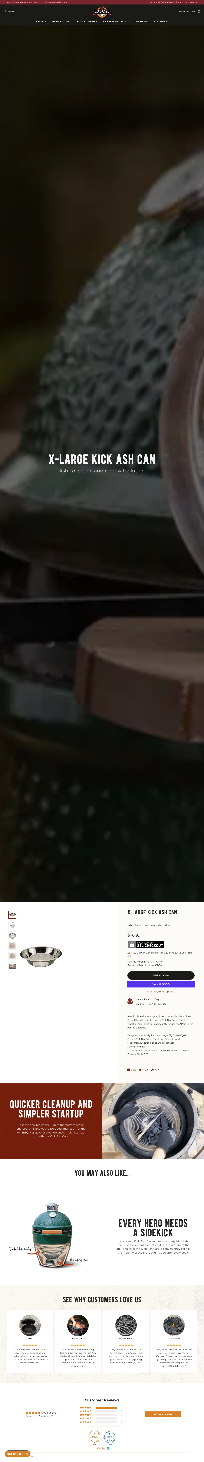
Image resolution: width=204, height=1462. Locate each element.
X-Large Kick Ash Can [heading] (102, 459)
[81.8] (95, 1437)
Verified (101, 1448)
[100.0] (109, 1437)
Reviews (142, 21)
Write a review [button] (163, 1414)
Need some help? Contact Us (150, 1004)
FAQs (180, 2)
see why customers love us (102, 1299)
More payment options (161, 991)
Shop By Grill (61, 21)
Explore (159, 21)
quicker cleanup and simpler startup (51, 1109)
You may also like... (102, 1173)
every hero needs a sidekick (153, 1228)
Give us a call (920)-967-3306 (161, 2)
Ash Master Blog (115, 21)
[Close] (27, 1454)
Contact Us (191, 2)
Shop (39, 21)
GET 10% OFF (15, 1453)
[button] (161, 975)
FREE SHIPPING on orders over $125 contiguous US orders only (37, 2)
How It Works (87, 21)
